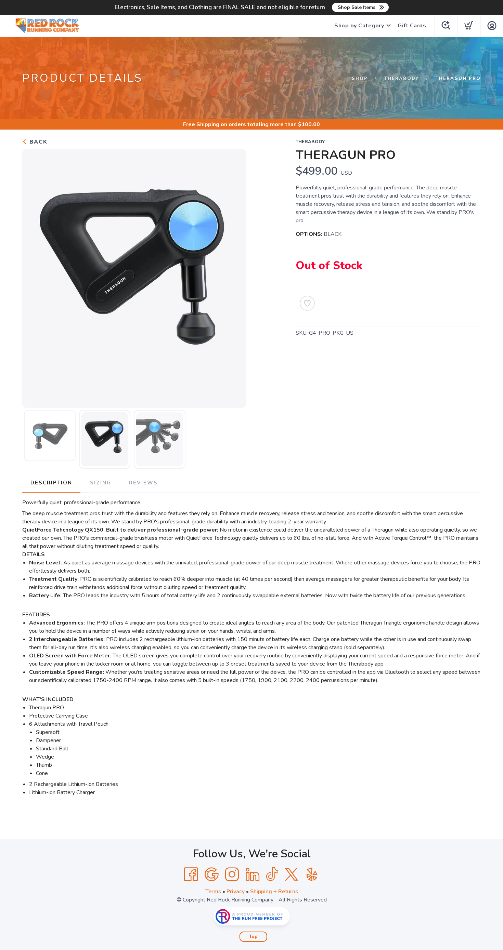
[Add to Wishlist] (307, 303)
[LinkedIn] (252, 874)
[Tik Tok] (272, 874)
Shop (360, 79)
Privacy (236, 891)
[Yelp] (312, 874)
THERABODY (401, 79)
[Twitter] (291, 874)
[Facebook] (191, 874)
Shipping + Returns (274, 891)
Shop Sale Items (356, 7)
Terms (213, 891)
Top (253, 937)
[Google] (211, 874)
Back (37, 142)
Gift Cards (412, 25)
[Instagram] (232, 874)
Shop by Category (359, 25)
